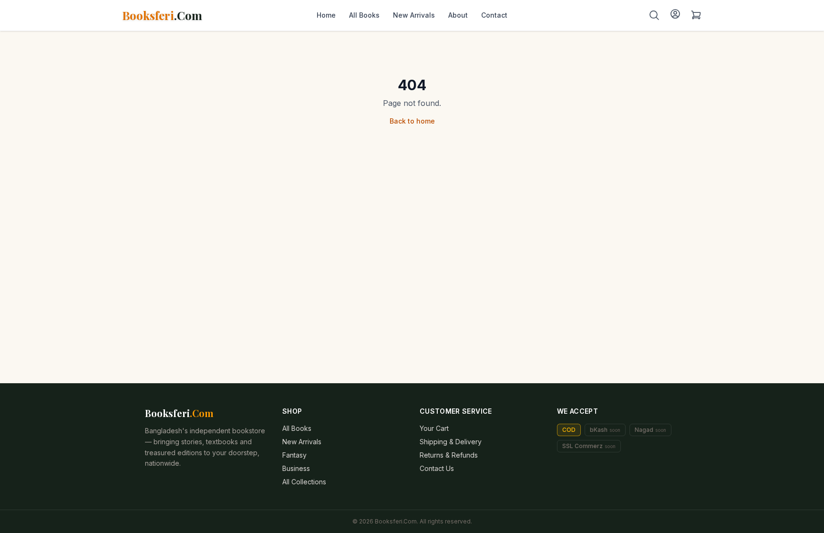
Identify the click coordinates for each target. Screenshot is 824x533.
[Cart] (696, 15)
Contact (494, 15)
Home (326, 15)
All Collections (304, 482)
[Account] (675, 14)
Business (296, 468)
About (458, 15)
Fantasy (294, 455)
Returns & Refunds (449, 455)
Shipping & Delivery (451, 442)
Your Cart (434, 428)
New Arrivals (414, 15)
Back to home (412, 121)
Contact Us (437, 468)
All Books (364, 15)
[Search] (654, 15)
